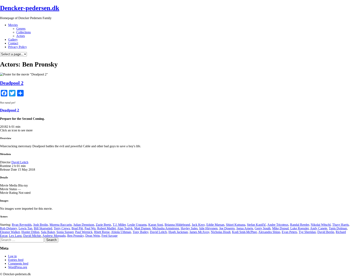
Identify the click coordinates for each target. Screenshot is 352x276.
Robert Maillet (106, 228)
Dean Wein (92, 235)
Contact (13, 43)
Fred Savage (109, 235)
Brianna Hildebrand (177, 224)
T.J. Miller (119, 224)
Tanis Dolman (338, 228)
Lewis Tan (25, 228)
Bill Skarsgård (43, 228)
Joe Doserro (227, 228)
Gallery (13, 39)
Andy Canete (318, 228)
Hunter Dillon (30, 232)
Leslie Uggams (137, 224)
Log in (12, 256)
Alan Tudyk (125, 228)
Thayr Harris (340, 224)
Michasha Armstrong (165, 228)
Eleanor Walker (10, 232)
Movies (13, 25)
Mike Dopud (280, 228)
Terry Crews (62, 228)
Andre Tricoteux (277, 224)
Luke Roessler (299, 228)
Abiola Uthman (121, 232)
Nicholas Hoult (220, 232)
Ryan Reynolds (22, 224)
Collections (23, 32)
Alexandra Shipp (269, 232)
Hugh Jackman (178, 232)
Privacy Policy (17, 47)
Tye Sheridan (307, 232)
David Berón (325, 232)
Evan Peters (289, 232)
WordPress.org (17, 267)
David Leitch (19, 162)
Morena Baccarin (61, 224)
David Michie (32, 235)
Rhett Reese (102, 232)
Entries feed (15, 260)
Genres (20, 28)
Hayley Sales (189, 228)
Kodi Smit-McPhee (244, 232)
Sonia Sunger (65, 232)
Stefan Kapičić (256, 224)
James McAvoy (199, 232)
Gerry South (263, 228)
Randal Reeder (299, 224)
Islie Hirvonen (208, 228)
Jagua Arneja (244, 228)
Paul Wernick (83, 232)
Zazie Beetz (103, 224)
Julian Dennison (83, 224)
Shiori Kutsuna (235, 224)
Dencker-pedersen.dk (29, 8)
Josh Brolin (40, 224)
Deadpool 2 (11, 83)
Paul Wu (90, 228)
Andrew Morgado (54, 235)
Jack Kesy (198, 224)
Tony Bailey (140, 232)
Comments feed (18, 263)
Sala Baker (48, 232)
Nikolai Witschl (321, 224)
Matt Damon (142, 228)
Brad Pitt (77, 228)
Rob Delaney (8, 228)
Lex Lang (15, 235)
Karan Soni (155, 224)
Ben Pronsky (75, 235)
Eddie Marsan (215, 224)
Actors (20, 36)
